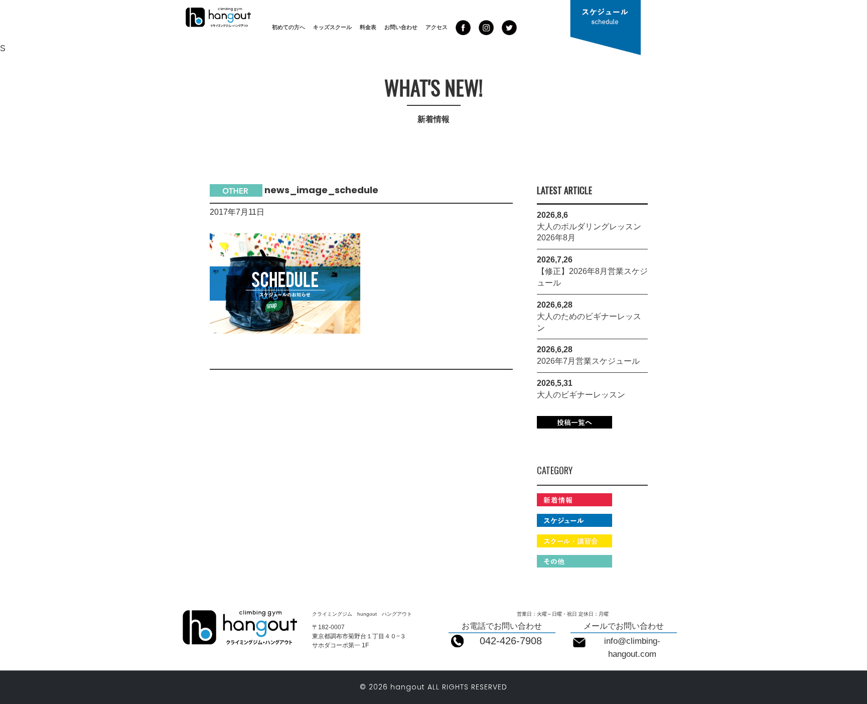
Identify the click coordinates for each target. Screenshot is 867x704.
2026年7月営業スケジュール (588, 361)
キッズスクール (332, 27)
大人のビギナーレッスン (581, 394)
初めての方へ (288, 27)
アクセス (436, 27)
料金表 (368, 27)
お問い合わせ (400, 27)
